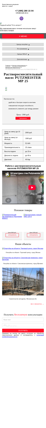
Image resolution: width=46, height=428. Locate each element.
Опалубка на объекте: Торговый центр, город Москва (23, 252)
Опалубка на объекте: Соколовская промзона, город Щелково (23, 263)
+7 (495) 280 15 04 (24, 11)
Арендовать (23, 118)
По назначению (22, 49)
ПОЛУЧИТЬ (23, 330)
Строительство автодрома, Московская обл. (23, 299)
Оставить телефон (8, 30)
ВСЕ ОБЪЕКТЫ (37, 304)
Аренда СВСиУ (22, 54)
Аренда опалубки (22, 44)
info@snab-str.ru (22, 13)
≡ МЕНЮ (23, 36)
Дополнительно (22, 59)
